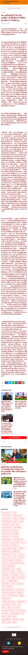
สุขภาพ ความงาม (21, 610)
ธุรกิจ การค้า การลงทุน (7, 560)
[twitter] (8, 643)
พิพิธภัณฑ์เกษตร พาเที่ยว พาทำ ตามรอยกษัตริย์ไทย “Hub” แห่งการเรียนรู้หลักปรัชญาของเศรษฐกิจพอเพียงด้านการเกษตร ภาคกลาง (20, 483)
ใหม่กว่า (4, 441)
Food (14, 616)
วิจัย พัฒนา (19, 592)
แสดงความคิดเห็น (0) (14, 437)
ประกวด (4, 572)
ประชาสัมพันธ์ (14, 575)
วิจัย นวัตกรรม (20, 589)
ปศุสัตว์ (13, 578)
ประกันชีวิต (11, 572)
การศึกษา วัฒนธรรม (7, 521)
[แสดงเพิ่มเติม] (2, 385)
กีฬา (16, 521)
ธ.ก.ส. (14, 554)
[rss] (19, 643)
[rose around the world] (12, 643)
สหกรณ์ (14, 604)
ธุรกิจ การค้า (21, 557)
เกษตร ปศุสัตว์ (15, 533)
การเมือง (15, 518)
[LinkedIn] (16, 382)
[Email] (23, 382)
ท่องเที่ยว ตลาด (16, 551)
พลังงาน (4, 581)
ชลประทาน (5, 542)
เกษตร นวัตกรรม (6, 530)
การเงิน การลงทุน (17, 515)
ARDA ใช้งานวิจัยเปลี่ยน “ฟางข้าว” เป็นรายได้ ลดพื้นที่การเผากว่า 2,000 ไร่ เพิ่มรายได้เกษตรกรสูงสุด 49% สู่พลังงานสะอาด (7, 406)
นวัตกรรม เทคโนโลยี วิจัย (8, 566)
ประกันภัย (19, 572)
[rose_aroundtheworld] (15, 643)
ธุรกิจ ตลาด (18, 560)
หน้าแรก (3, 12)
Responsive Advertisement (14, 8)
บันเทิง (18, 569)
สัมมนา (9, 607)
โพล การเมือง (5, 583)
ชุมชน (12, 542)
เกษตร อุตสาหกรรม (18, 539)
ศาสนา (4, 595)
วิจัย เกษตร (9, 586)
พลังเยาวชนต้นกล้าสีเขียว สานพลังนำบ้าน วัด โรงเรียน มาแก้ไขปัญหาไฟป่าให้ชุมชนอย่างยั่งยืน (20, 405)
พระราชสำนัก (21, 578)
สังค (19, 604)
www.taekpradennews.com (11, 2)
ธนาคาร (21, 554)
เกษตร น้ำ (15, 530)
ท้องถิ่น (15, 548)
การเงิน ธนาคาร (6, 518)
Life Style (15, 619)
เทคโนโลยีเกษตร (6, 554)
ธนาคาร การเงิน (6, 557)
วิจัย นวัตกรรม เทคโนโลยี (8, 592)
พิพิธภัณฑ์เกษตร (13, 581)
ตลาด (23, 542)
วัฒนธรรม (20, 583)
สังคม (3, 607)
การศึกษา (22, 518)
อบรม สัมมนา (5, 613)
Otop (22, 619)
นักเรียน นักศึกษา (6, 569)
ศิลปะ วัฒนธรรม (12, 595)
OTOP (3, 622)
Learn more (11, 648)
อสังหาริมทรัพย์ (15, 613)
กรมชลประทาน (6, 512)
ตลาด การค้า (5, 545)
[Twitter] (9, 382)
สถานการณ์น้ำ (5, 604)
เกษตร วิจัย (15, 536)
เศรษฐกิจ (21, 595)
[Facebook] (6, 382)
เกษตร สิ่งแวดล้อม (6, 539)
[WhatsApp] (13, 382)
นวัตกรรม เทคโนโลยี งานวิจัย (17, 563)
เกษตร (21, 521)
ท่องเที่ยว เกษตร (6, 551)
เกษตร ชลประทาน (6, 527)
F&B (9, 616)
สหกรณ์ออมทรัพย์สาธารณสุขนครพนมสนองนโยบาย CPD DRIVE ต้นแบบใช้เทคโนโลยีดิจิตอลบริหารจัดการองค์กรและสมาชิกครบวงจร (7, 428)
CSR (22, 613)
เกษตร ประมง (5, 533)
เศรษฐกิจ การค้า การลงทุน (8, 601)
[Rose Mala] (5, 643)
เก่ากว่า (24, 441)
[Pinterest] (19, 382)
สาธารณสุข (17, 607)
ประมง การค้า (5, 578)
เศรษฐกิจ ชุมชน (21, 601)
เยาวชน (13, 583)
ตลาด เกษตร (14, 545)
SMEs (14, 622)
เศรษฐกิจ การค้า (6, 598)
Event (3, 616)
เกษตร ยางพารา (6, 536)
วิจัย (3, 586)
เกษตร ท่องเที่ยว (17, 527)
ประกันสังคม (5, 575)
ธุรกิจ (14, 557)
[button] (2, 2)
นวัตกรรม (4, 563)
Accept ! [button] (6, 651)
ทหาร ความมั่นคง (6, 548)
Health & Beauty (6, 619)
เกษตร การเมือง (15, 524)
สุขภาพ (12, 610)
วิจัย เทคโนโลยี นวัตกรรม (8, 589)
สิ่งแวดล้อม (5, 610)
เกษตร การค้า (5, 524)
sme (9, 622)
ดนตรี (17, 542)
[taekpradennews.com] (23, 643)
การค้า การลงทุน (6, 515)
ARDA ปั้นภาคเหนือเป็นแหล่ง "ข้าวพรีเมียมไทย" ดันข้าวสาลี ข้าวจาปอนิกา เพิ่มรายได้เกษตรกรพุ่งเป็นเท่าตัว (13, 470)
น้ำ (14, 569)
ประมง (22, 575)
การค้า (14, 512)
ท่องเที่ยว (21, 548)
